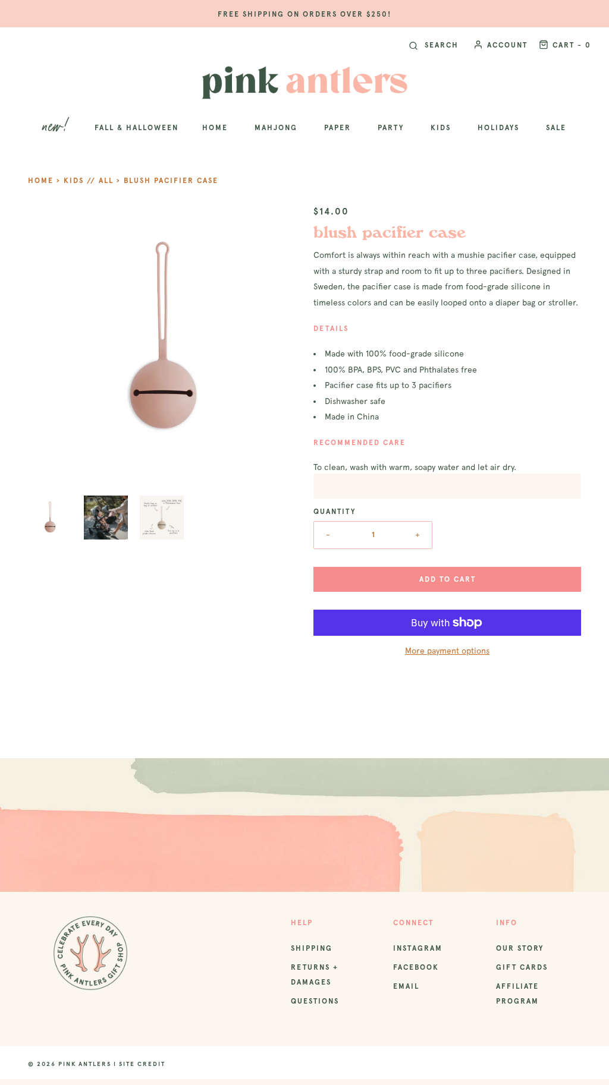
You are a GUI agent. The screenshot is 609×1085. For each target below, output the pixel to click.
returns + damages (314, 974)
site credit (142, 1064)
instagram (417, 948)
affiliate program (517, 993)
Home (41, 180)
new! (57, 127)
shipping (311, 948)
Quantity (334, 511)
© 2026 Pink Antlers (69, 1064)
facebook (416, 967)
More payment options (447, 650)
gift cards (522, 967)
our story (520, 948)
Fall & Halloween (136, 128)
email (406, 986)
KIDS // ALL (89, 180)
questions (315, 1001)
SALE (556, 128)
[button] (50, 518)
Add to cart (447, 579)
